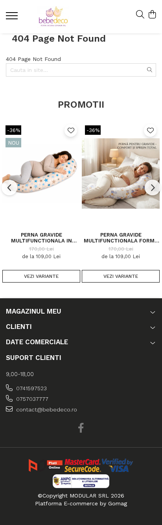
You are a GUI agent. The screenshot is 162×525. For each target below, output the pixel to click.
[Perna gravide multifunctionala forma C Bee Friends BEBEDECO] (121, 173)
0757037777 (31, 399)
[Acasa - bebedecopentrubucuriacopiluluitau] (53, 17)
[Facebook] (81, 428)
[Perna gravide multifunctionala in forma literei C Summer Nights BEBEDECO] (41, 173)
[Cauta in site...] (140, 15)
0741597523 (31, 388)
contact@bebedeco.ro (46, 409)
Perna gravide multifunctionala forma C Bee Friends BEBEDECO (121, 238)
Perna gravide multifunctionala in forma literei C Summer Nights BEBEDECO (41, 238)
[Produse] (13, 18)
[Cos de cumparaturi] (152, 15)
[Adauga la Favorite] (70, 130)
